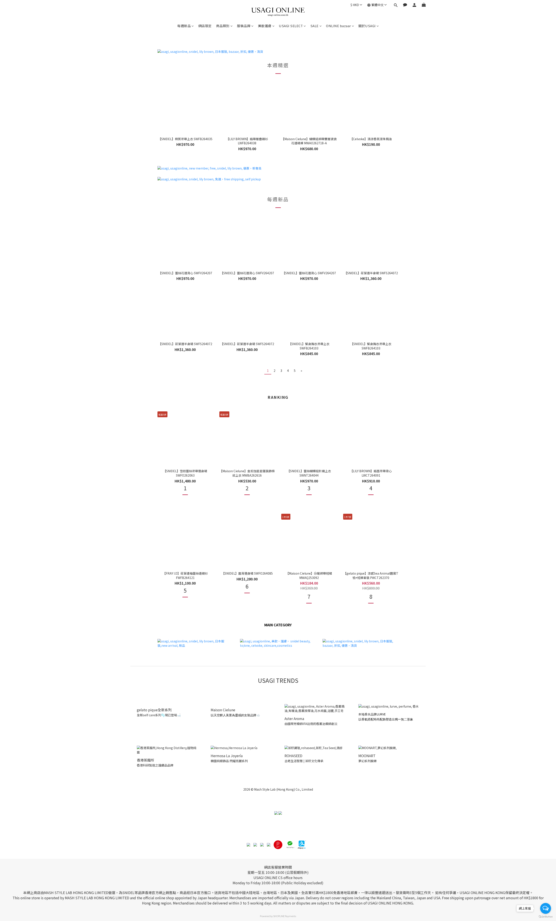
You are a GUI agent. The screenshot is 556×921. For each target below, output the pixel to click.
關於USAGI (367, 25)
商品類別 (223, 25)
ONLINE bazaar (338, 25)
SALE (314, 25)
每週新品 (184, 25)
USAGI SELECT (291, 25)
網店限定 (205, 25)
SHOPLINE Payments (284, 916)
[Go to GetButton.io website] (546, 916)
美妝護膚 (264, 25)
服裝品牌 (243, 25)
